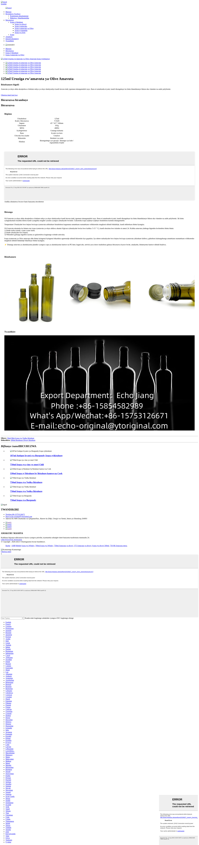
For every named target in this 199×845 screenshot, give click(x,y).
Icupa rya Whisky (28, 546)
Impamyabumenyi (12, 39)
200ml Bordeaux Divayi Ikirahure (23, 440)
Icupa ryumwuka (21, 26)
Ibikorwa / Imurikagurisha (19, 18)
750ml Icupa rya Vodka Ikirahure (26, 482)
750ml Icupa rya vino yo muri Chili (27, 464)
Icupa (12, 35)
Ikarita (8, 546)
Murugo (8, 12)
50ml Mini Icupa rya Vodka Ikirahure (20, 438)
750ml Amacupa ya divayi (63, 546)
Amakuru (9, 37)
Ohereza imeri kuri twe (9, 95)
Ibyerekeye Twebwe (13, 14)
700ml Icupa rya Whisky (44, 546)
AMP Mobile (16, 546)
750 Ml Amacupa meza (118, 546)
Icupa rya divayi (20, 24)
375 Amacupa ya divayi (82, 546)
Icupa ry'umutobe (21, 30)
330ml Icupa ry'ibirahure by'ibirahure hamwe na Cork (36, 473)
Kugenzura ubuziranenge (19, 16)
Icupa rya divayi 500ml (100, 546)
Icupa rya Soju (20, 33)
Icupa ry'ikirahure (16, 22)
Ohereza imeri (6, 552)
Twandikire (10, 41)
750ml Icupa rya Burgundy (23, 500)
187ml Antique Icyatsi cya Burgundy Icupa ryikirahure (36, 455)
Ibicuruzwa (10, 20)
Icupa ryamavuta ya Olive (24, 28)
